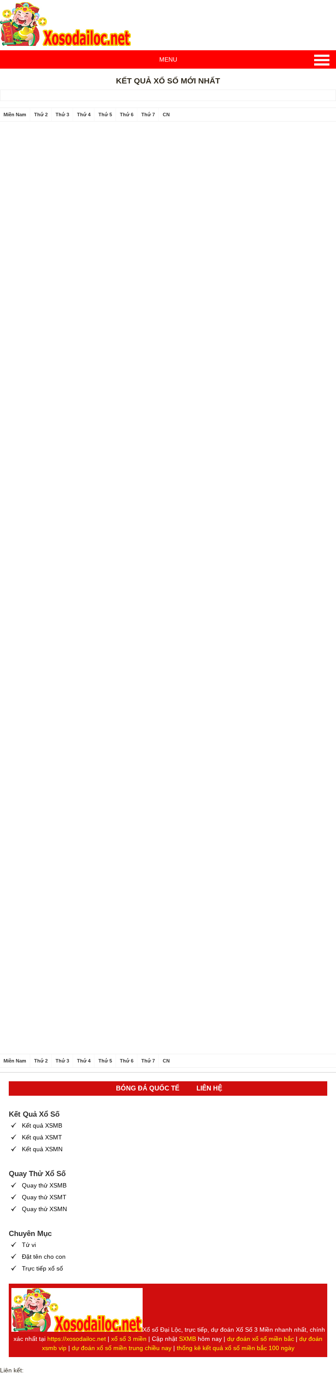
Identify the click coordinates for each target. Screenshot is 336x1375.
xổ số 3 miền (129, 1338)
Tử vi (29, 1244)
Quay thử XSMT (44, 1197)
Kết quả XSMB (42, 1125)
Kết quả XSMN (42, 1149)
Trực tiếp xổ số (42, 1268)
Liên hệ (209, 1088)
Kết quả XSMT (42, 1137)
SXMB (187, 1338)
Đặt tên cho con (44, 1256)
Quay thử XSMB (44, 1185)
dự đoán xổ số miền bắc (260, 1338)
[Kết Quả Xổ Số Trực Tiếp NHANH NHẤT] (65, 24)
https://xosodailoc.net (76, 1338)
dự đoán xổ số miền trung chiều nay (122, 1347)
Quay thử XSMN (44, 1208)
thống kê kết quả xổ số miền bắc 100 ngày (235, 1347)
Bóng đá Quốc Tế (147, 1088)
